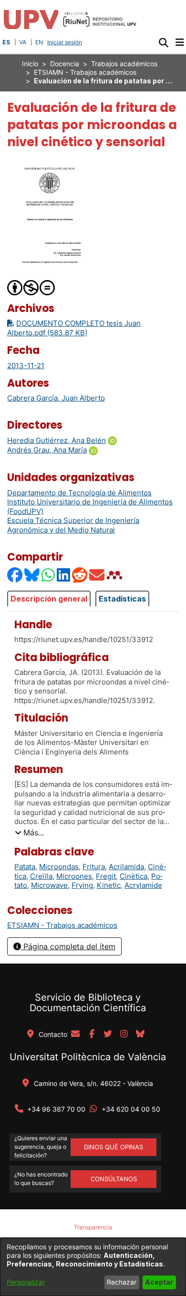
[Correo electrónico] (97, 574)
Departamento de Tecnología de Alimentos (79, 492)
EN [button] (39, 42)
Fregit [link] (106, 876)
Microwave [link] (49, 885)
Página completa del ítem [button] (68, 946)
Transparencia (93, 1227)
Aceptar (159, 1282)
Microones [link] (74, 876)
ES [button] (6, 42)
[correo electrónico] (75, 1034)
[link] (62, 925)
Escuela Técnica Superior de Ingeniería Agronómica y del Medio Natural (73, 525)
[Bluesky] (32, 574)
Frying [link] (82, 885)
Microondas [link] (59, 866)
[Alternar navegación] (179, 42)
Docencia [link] (64, 64)
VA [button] (22, 42)
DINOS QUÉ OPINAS (113, 1147)
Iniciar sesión (65, 42)
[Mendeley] (115, 574)
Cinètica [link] (133, 876)
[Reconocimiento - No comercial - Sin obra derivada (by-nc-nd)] (31, 286)
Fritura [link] (94, 866)
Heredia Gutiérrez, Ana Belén (56, 440)
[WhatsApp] (48, 574)
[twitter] (108, 1034)
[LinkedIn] (64, 574)
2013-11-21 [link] (25, 365)
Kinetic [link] (109, 885)
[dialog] (93, 1267)
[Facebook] (15, 574)
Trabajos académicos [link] (124, 64)
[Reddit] (80, 574)
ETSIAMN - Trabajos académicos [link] (85, 72)
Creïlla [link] (41, 876)
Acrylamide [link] (143, 885)
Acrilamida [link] (126, 866)
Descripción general (48, 598)
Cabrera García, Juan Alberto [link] (56, 397)
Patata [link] (24, 866)
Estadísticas (122, 598)
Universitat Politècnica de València (88, 1057)
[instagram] (124, 1034)
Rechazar (121, 1282)
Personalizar (26, 1282)
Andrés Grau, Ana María (47, 449)
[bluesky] (140, 1034)
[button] (163, 42)
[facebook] (91, 1034)
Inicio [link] (30, 64)
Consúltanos (114, 1179)
